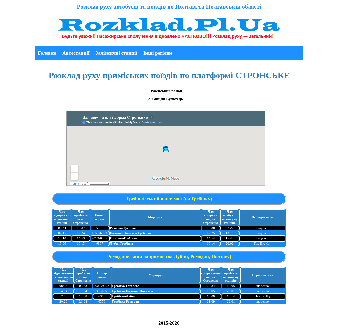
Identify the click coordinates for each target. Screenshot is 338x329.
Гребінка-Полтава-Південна (132, 291)
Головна (47, 53)
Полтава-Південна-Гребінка (130, 233)
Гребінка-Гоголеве (125, 286)
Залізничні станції (116, 53)
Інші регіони (157, 53)
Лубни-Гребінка (121, 243)
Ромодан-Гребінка (123, 228)
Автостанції (76, 53)
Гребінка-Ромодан (125, 301)
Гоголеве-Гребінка (123, 238)
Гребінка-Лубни (123, 296)
